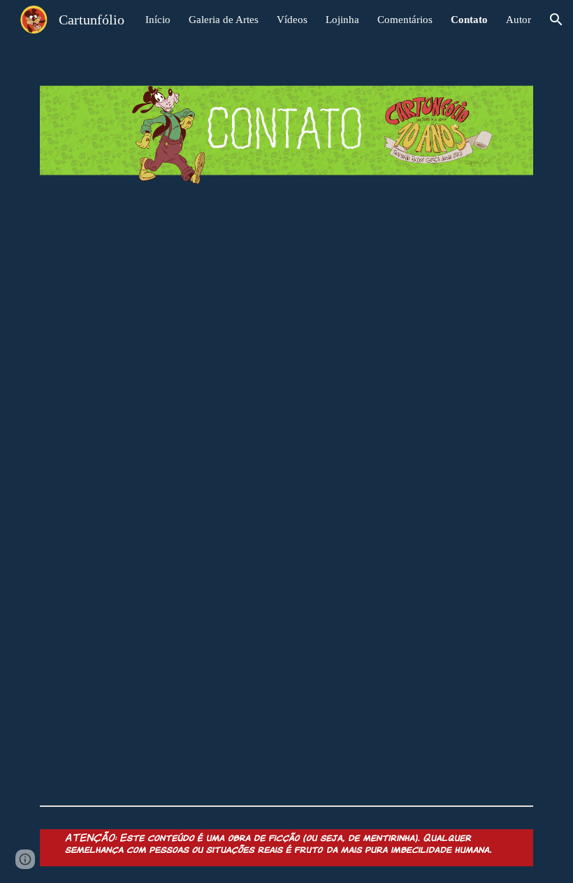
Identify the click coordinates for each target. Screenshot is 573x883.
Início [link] (158, 19)
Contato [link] (469, 19)
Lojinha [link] (342, 19)
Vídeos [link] (292, 19)
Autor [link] (518, 19)
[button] (556, 19)
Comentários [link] (405, 19)
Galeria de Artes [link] (224, 19)
